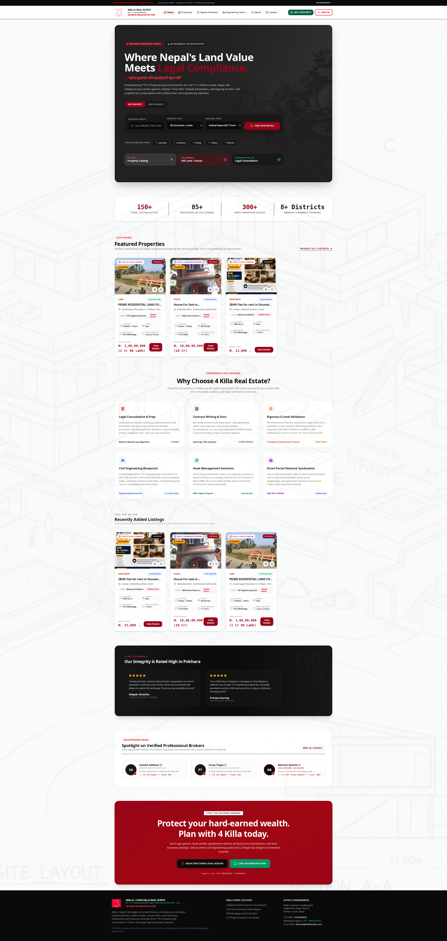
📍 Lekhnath (179, 142)
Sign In (325, 12)
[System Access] (333, 3)
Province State (213, 118)
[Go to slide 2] (139, 290)
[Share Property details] (154, 289)
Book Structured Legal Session (204, 863)
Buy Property (135, 104)
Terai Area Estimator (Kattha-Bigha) (243, 909)
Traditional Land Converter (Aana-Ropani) (246, 905)
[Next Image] (161, 276)
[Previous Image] (118, 276)
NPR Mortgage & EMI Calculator (241, 913)
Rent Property (156, 104)
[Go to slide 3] (141, 290)
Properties (186, 12)
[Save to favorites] (161, 289)
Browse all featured (314, 248)
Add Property (302, 12)
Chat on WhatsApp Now (252, 863)
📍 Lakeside (161, 142)
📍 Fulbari (213, 142)
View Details (155, 347)
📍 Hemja (196, 142)
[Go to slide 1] (137, 291)
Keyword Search (137, 119)
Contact (273, 12)
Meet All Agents (313, 748)
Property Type (174, 118)
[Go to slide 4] (143, 290)
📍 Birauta (229, 142)
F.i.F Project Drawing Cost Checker (242, 917)
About (258, 12)
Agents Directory (209, 12)
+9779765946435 (323, 3)
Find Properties (264, 125)
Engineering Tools (236, 12)
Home (170, 12)
